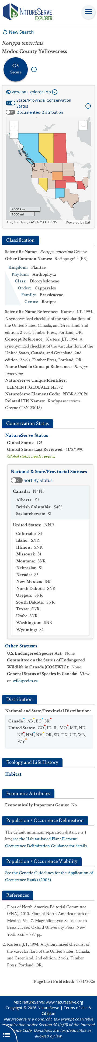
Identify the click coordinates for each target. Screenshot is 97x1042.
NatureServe (48, 1007)
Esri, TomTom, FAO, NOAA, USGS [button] (32, 222)
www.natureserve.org (64, 1002)
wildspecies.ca (25, 681)
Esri (87, 222)
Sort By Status (38, 480)
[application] (48, 171)
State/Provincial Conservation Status (43, 103)
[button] (14, 125)
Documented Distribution (39, 112)
